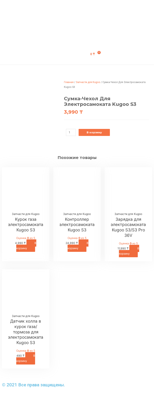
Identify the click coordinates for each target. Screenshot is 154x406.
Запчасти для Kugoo (88, 82)
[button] (65, 25)
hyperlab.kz (40, 396)
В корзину (94, 132)
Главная (69, 82)
